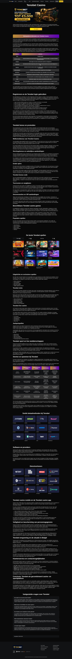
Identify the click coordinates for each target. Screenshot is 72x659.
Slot (53, 238)
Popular (18, 238)
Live (29, 238)
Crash (41, 238)
